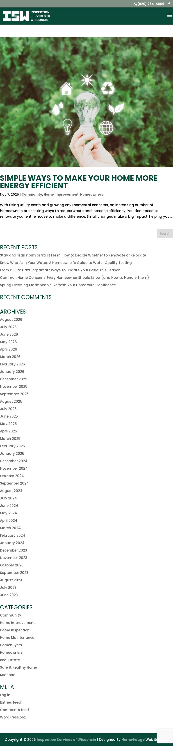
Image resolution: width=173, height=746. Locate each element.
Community (32, 194)
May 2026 (8, 342)
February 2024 (12, 535)
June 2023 (9, 595)
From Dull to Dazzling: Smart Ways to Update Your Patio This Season (60, 270)
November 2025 (13, 386)
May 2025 (8, 423)
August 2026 (11, 319)
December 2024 (13, 461)
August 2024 (11, 490)
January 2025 (12, 453)
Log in (5, 695)
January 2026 (12, 371)
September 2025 (14, 394)
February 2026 (12, 364)
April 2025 (8, 431)
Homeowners (91, 194)
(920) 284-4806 (151, 4)
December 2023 (13, 550)
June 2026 (9, 334)
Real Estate (10, 660)
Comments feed (14, 709)
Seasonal (8, 674)
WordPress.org (13, 717)
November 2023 (13, 557)
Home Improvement (61, 194)
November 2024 (14, 468)
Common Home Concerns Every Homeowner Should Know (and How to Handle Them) (74, 277)
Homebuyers (11, 645)
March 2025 (10, 438)
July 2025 (8, 408)
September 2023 (14, 572)
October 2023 (11, 565)
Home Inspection (15, 630)
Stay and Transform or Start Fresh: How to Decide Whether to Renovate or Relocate (73, 255)
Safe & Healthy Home (18, 667)
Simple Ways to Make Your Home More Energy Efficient (79, 182)
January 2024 (12, 542)
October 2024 (12, 475)
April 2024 (8, 520)
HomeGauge (133, 739)
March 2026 (10, 356)
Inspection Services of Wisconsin (66, 739)
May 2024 (8, 513)
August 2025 (11, 401)
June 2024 (9, 505)
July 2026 (8, 327)
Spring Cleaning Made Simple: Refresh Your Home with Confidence (58, 285)
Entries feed (10, 702)
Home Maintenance (17, 637)
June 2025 (9, 416)
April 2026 (8, 349)
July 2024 (8, 498)
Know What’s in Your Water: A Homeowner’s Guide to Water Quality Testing (66, 262)
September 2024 (14, 483)
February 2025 (12, 446)
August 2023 (11, 580)
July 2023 (8, 587)
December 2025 (13, 379)
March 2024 (10, 528)
